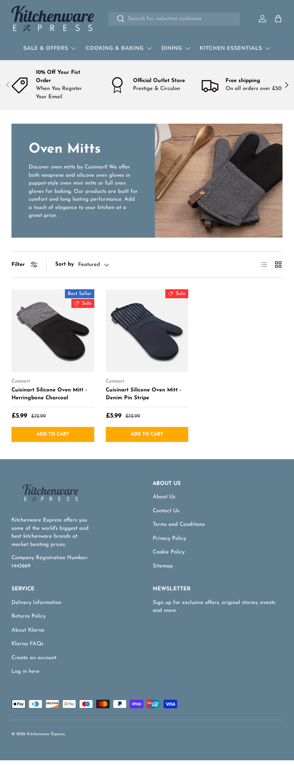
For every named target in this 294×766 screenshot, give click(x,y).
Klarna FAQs (27, 644)
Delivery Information (36, 602)
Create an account (33, 658)
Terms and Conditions (179, 524)
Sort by (64, 264)
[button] (278, 19)
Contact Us (166, 511)
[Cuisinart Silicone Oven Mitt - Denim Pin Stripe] (147, 330)
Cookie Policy (169, 552)
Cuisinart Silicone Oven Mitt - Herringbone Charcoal (49, 394)
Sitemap (163, 566)
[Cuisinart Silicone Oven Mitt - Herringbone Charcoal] (52, 330)
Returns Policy (28, 616)
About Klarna (27, 630)
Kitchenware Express (46, 734)
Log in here (25, 671)
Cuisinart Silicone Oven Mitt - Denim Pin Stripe (143, 394)
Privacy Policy (169, 538)
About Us (164, 497)
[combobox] (174, 18)
